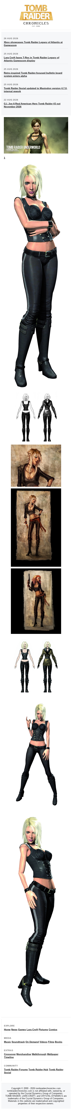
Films (51, 1041)
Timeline (9, 1057)
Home (7, 1029)
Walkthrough (39, 1054)
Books (58, 1041)
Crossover (10, 1054)
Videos (43, 1041)
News (14, 1029)
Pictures (43, 1029)
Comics (53, 1029)
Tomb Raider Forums (16, 1069)
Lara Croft (32, 1029)
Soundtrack (18, 1041)
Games (22, 1029)
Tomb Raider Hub (38, 1069)
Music (7, 1041)
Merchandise (23, 1054)
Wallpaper (52, 1054)
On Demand (32, 1041)
